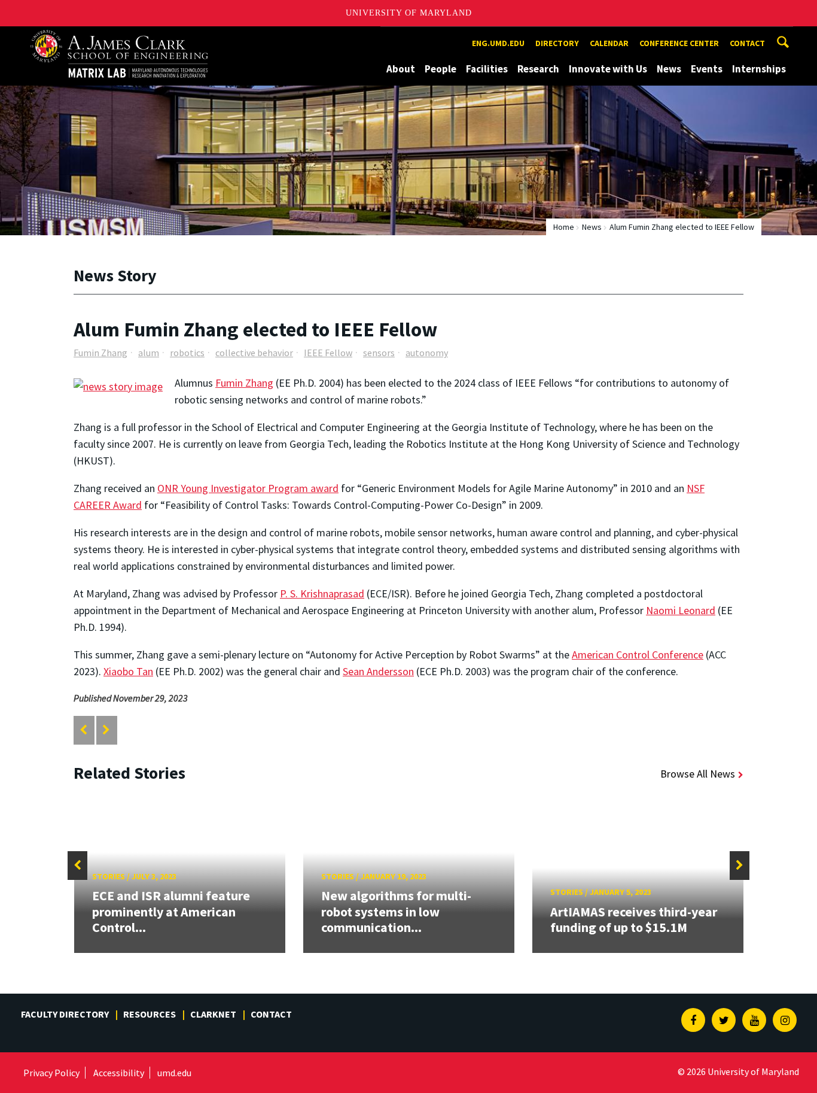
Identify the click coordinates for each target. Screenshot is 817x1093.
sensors (379, 353)
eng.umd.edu (498, 43)
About (400, 68)
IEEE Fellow (328, 353)
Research (538, 68)
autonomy (427, 353)
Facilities (487, 68)
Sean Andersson (378, 671)
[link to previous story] (83, 730)
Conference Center (679, 43)
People (440, 68)
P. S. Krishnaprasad (322, 593)
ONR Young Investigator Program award (248, 488)
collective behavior (254, 353)
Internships (759, 68)
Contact (747, 43)
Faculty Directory (65, 1014)
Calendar (609, 43)
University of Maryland (409, 12)
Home (563, 226)
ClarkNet (213, 1014)
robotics (187, 353)
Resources (149, 1014)
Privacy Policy (51, 1073)
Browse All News (697, 774)
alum (148, 353)
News (669, 68)
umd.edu (174, 1073)
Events (707, 68)
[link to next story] (106, 730)
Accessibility (118, 1073)
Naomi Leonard (680, 610)
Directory (557, 43)
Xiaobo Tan (128, 671)
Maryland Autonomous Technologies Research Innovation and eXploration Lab (140, 37)
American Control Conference (637, 654)
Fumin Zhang (100, 353)
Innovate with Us (608, 68)
